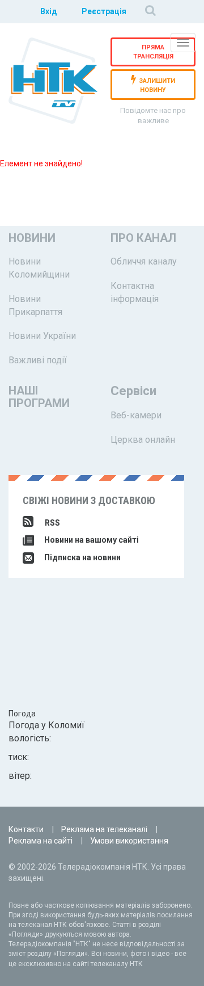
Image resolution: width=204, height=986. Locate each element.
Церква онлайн (142, 439)
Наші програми (39, 397)
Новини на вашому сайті (90, 539)
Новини (32, 238)
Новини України (42, 335)
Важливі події (37, 360)
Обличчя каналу (143, 261)
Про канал (143, 238)
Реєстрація (104, 11)
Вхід (48, 11)
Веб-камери (136, 415)
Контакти (26, 829)
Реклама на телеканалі (104, 829)
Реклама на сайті (40, 840)
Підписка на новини (81, 557)
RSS (52, 522)
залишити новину (157, 86)
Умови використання (129, 840)
